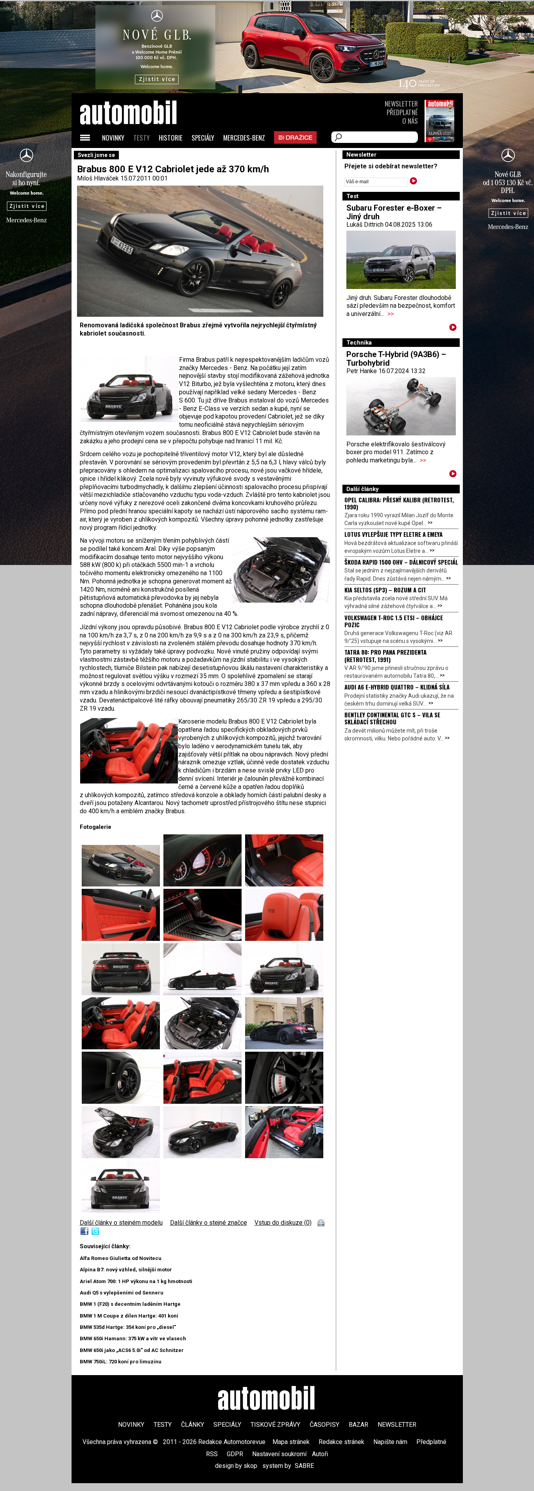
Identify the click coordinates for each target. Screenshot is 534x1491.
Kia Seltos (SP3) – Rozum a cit (385, 589)
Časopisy (324, 1424)
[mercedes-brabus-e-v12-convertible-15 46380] (284, 1156)
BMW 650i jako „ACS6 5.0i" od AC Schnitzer (132, 1350)
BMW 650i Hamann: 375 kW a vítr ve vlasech (133, 1338)
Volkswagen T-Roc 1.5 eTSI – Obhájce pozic (393, 621)
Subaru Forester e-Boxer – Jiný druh (394, 212)
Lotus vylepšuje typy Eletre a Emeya (393, 534)
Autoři (320, 1454)
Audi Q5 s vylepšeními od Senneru (121, 1293)
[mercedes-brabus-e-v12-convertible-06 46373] (204, 1047)
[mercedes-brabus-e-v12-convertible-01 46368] (121, 1210)
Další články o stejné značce (208, 1222)
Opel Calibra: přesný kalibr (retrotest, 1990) (399, 503)
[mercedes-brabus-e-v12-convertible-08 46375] (122, 1101)
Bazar (358, 1424)
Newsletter (401, 103)
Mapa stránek (291, 1442)
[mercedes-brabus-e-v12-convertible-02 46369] (122, 993)
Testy (141, 138)
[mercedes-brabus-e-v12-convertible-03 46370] (204, 993)
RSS (212, 1454)
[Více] (453, 328)
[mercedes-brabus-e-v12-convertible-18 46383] (122, 938)
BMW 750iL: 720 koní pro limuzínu (120, 1362)
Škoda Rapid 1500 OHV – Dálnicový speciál (401, 562)
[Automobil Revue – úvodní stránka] (138, 157)
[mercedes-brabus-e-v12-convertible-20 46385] (284, 938)
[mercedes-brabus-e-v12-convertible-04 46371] (284, 993)
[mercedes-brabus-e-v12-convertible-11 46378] (122, 1156)
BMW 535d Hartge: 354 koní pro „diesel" (128, 1327)
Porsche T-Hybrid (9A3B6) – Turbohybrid (396, 359)
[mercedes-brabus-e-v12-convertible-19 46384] (204, 938)
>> (390, 314)
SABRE (304, 1465)
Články (192, 1424)
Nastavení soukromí (279, 1454)
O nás (410, 121)
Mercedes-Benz (244, 138)
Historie (171, 138)
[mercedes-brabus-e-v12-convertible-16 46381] (204, 884)
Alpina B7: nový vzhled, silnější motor (126, 1270)
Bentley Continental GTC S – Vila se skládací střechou (392, 718)
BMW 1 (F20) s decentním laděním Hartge (130, 1304)
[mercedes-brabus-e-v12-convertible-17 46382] (284, 884)
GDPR (235, 1454)
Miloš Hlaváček (98, 178)
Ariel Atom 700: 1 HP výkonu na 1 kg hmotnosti (136, 1281)
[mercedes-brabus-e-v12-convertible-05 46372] (122, 1047)
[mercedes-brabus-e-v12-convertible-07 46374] (284, 1047)
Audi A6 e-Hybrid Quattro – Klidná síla (397, 686)
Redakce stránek (341, 1442)
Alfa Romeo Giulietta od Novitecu (120, 1258)
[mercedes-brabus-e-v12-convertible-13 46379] (204, 1156)
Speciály (203, 138)
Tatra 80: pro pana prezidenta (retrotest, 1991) (385, 655)
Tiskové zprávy (275, 1424)
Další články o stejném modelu (121, 1222)
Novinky (113, 138)
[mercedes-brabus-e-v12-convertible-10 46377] (284, 1101)
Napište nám (390, 1442)
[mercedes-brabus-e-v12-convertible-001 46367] (122, 884)
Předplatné (402, 112)
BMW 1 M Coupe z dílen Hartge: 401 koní (129, 1316)
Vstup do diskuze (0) (283, 1222)
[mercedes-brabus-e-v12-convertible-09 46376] (204, 1101)
